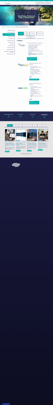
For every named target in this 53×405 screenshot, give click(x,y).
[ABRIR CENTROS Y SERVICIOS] (36, 5)
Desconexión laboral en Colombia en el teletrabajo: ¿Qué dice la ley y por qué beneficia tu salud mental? (32, 144)
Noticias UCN (18, 140)
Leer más (7, 151)
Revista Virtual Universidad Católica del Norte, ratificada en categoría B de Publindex (21, 144)
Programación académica (10, 49)
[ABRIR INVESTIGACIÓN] (29, 5)
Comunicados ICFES (11, 38)
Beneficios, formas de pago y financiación (10, 34)
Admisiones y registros (11, 30)
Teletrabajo (7, 140)
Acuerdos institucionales (10, 32)
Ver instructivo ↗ (29, 59)
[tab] (21, 33)
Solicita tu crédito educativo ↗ (33, 79)
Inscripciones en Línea (11, 42)
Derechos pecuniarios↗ (10, 40)
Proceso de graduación (10, 47)
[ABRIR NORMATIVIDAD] (42, 5)
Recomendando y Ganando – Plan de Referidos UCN (9, 51)
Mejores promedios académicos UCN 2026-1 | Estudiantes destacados (42, 143)
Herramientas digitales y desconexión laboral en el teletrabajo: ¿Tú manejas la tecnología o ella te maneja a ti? (10, 144)
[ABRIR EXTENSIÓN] (23, 5)
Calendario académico (11, 36)
